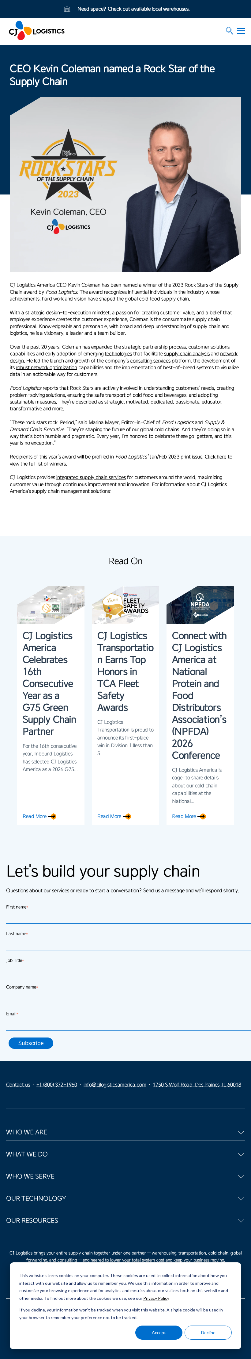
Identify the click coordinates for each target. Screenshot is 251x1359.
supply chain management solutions (71, 491)
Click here (215, 457)
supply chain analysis (187, 354)
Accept (159, 1332)
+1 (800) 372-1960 (56, 1085)
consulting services (150, 361)
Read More (35, 816)
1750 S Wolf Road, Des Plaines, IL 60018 (197, 1085)
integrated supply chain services (91, 477)
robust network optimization (46, 367)
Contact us (18, 1085)
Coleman (90, 285)
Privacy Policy (156, 1298)
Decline (208, 1332)
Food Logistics (25, 388)
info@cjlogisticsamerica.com (115, 1085)
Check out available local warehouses (148, 9)
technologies (118, 354)
